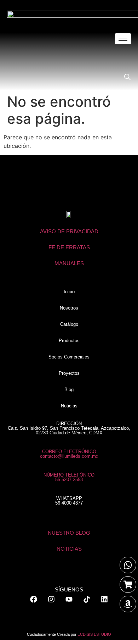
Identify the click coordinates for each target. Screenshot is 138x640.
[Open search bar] (127, 77)
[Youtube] (69, 599)
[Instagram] (51, 599)
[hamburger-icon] (123, 38)
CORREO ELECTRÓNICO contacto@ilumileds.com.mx (69, 454)
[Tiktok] (86, 599)
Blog (69, 389)
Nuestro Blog (69, 533)
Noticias (69, 405)
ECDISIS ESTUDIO (94, 634)
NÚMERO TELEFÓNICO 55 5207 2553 (69, 477)
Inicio (69, 291)
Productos (69, 340)
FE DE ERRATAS (69, 247)
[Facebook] (33, 599)
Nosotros (69, 308)
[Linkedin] (104, 599)
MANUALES (69, 263)
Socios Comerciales (69, 357)
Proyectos (69, 373)
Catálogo (69, 324)
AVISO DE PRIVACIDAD (69, 231)
